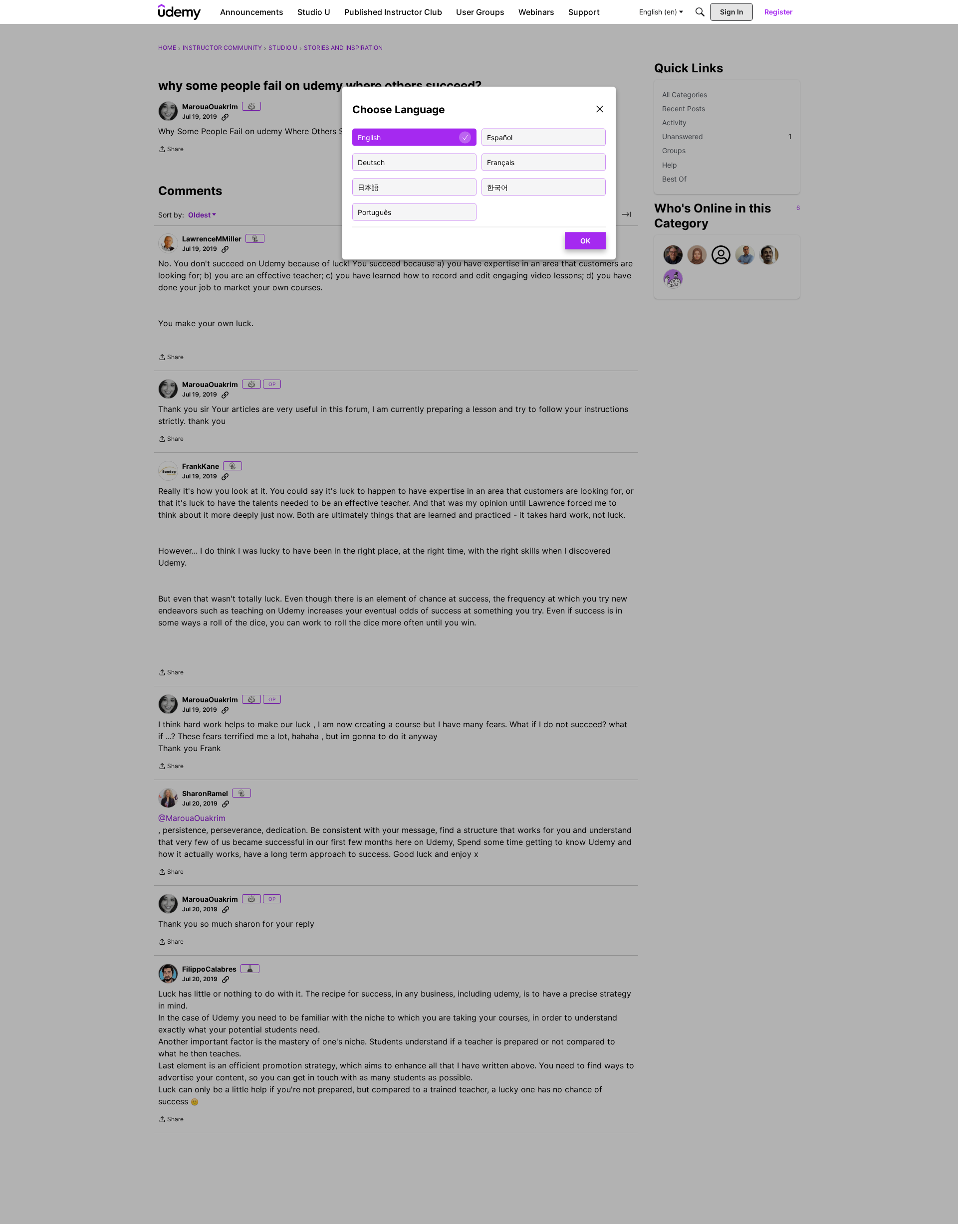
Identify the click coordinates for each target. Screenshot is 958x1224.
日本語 (368, 187)
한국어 (497, 187)
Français (500, 162)
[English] (179, 12)
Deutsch (371, 162)
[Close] (600, 110)
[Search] (700, 12)
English (369, 137)
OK (585, 240)
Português (374, 211)
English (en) (658, 11)
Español (499, 137)
